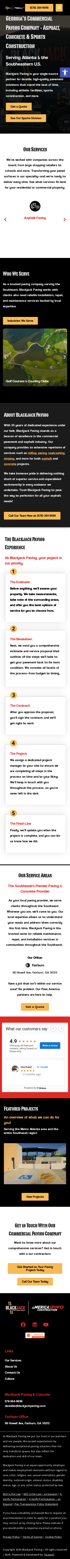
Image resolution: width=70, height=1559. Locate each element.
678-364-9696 (14, 1401)
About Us (11, 1366)
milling (32, 453)
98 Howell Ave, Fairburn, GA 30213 (35, 972)
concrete (10, 464)
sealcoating (56, 453)
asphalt (47, 458)
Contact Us (12, 1372)
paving (42, 453)
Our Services (13, 1360)
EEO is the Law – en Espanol (41, 1494)
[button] (65, 72)
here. (39, 1523)
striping (9, 458)
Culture (9, 1378)
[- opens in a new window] (23, 1324)
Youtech (49, 1554)
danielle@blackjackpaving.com (25, 1406)
